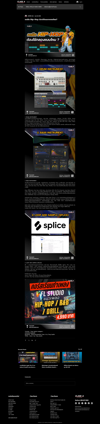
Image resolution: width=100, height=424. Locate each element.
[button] (80, 6)
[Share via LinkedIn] (32, 340)
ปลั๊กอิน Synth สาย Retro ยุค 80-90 (71, 366)
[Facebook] (89, 403)
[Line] (79, 403)
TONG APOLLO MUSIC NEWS (34, 7)
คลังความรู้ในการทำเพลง (50, 7)
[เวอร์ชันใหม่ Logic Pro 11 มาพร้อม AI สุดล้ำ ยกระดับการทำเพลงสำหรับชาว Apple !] (28, 357)
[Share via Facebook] (25, 340)
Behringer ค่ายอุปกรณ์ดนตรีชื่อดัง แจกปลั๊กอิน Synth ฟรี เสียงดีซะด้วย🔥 (50, 366)
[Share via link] (35, 340)
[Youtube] (76, 403)
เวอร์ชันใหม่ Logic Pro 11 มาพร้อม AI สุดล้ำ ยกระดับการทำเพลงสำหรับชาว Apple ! (28, 366)
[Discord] (92, 403)
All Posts (20, 7)
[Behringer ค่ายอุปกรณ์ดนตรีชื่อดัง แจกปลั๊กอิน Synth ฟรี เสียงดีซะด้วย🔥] (50, 357)
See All (80, 349)
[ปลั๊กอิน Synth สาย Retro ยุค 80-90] (72, 357)
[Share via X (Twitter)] (28, 340)
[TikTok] (85, 403)
